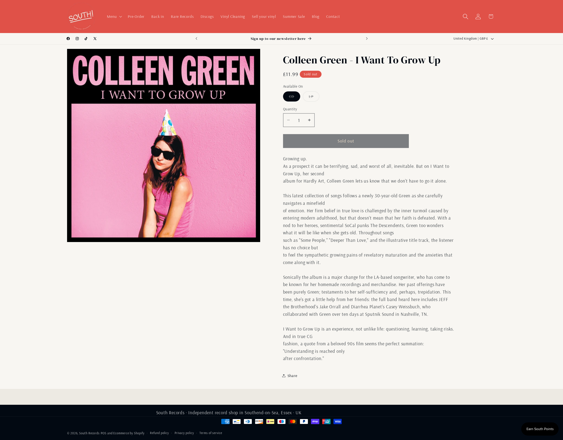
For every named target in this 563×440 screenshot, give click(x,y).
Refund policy (159, 433)
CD (294, 97)
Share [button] (292, 375)
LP (314, 97)
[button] (114, 16)
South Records (89, 433)
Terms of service (210, 433)
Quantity (290, 109)
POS (103, 433)
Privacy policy (184, 433)
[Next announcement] (367, 38)
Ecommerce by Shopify (128, 433)
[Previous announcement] (196, 38)
